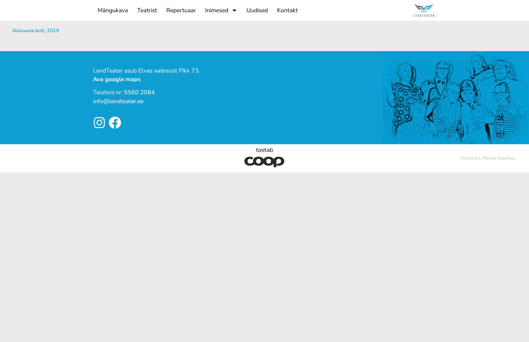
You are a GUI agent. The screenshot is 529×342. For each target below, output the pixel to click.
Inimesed (216, 10)
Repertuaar (181, 10)
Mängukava (113, 10)
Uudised (257, 10)
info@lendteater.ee (118, 101)
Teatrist (147, 10)
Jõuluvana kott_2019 (35, 30)
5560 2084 (139, 92)
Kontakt (287, 10)
